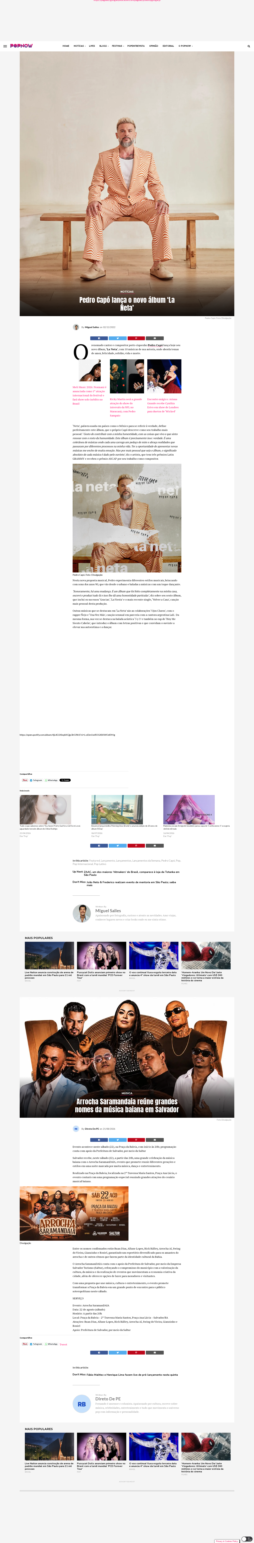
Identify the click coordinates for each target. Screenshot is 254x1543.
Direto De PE (92, 1128)
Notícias (79, 46)
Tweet (63, 1344)
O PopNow (185, 46)
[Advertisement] (127, 20)
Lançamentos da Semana (146, 860)
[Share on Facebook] (99, 338)
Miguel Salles (92, 327)
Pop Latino (100, 864)
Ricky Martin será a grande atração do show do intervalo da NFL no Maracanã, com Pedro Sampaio (126, 407)
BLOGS (103, 46)
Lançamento (108, 860)
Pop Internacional (83, 864)
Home (66, 46)
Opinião (153, 46)
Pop (178, 860)
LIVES (92, 46)
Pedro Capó (155, 345)
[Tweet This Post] (118, 338)
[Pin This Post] (136, 338)
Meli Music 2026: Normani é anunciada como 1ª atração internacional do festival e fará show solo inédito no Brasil (89, 395)
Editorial (168, 46)
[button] (247, 1539)
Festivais (117, 46)
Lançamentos (123, 860)
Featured (94, 860)
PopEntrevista (136, 46)
